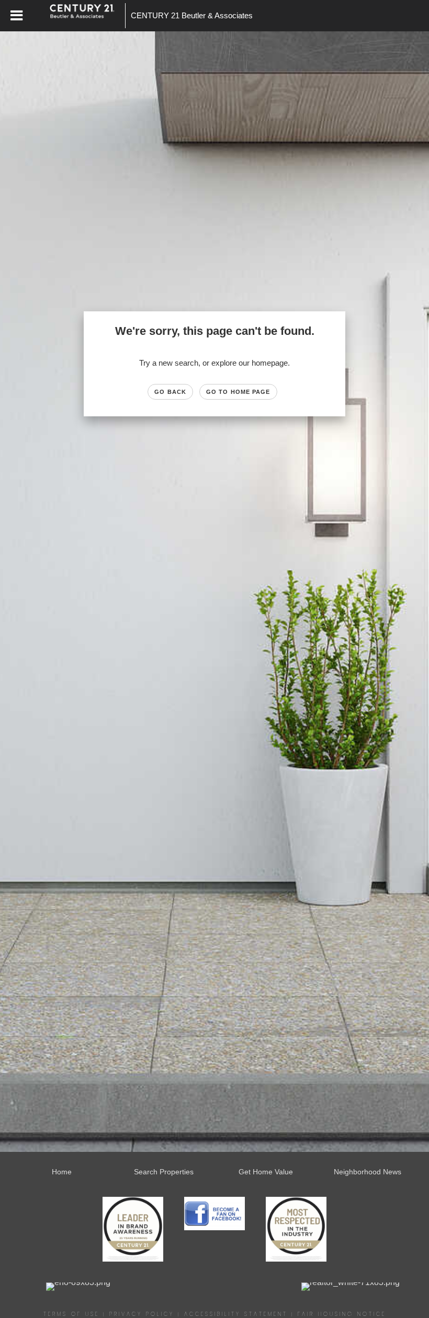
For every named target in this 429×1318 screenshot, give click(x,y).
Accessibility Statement (236, 1314)
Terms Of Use (71, 1314)
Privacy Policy (141, 1314)
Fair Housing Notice (342, 1314)
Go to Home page (238, 392)
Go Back (170, 392)
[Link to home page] (87, 15)
